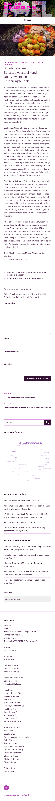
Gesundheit (38, 279)
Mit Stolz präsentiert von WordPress (18, 795)
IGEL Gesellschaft (17, 273)
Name (7, 338)
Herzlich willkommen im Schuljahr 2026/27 (23, 501)
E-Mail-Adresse (12, 351)
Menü (28, 20)
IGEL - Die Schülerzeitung (20, 5)
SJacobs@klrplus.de (12, 684)
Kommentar (10, 303)
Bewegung (12, 279)
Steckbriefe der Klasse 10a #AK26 (19, 522)
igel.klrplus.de (10, 650)
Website (8, 364)
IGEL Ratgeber (35, 273)
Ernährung (25, 279)
